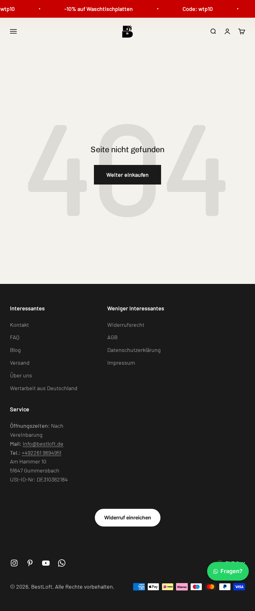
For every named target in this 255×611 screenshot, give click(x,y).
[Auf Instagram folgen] (14, 563)
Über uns (21, 375)
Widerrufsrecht (125, 324)
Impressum (121, 362)
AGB (112, 337)
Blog (15, 349)
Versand (20, 362)
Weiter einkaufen (127, 174)
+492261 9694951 (41, 452)
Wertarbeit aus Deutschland (43, 388)
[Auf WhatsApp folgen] (62, 563)
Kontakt (19, 324)
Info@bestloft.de (43, 443)
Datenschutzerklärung (134, 349)
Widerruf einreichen (127, 517)
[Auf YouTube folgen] (46, 563)
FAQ (14, 337)
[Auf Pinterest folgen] (30, 563)
